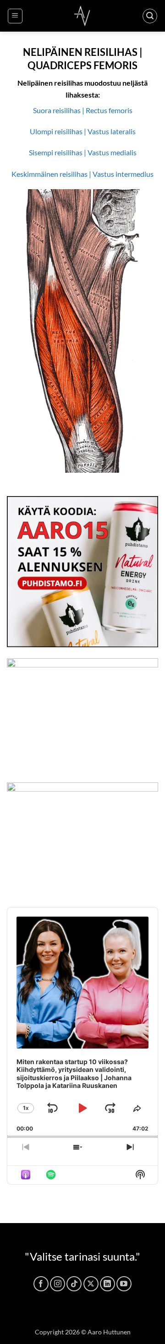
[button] (15, 16)
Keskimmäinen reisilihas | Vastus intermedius (82, 173)
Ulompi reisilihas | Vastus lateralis (83, 131)
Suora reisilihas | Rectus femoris (82, 110)
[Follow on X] (91, 1283)
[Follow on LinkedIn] (107, 1283)
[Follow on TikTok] (74, 1283)
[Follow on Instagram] (57, 1283)
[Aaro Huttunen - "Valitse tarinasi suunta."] (82, 16)
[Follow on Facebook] (41, 1283)
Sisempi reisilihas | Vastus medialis (83, 152)
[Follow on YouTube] (124, 1283)
